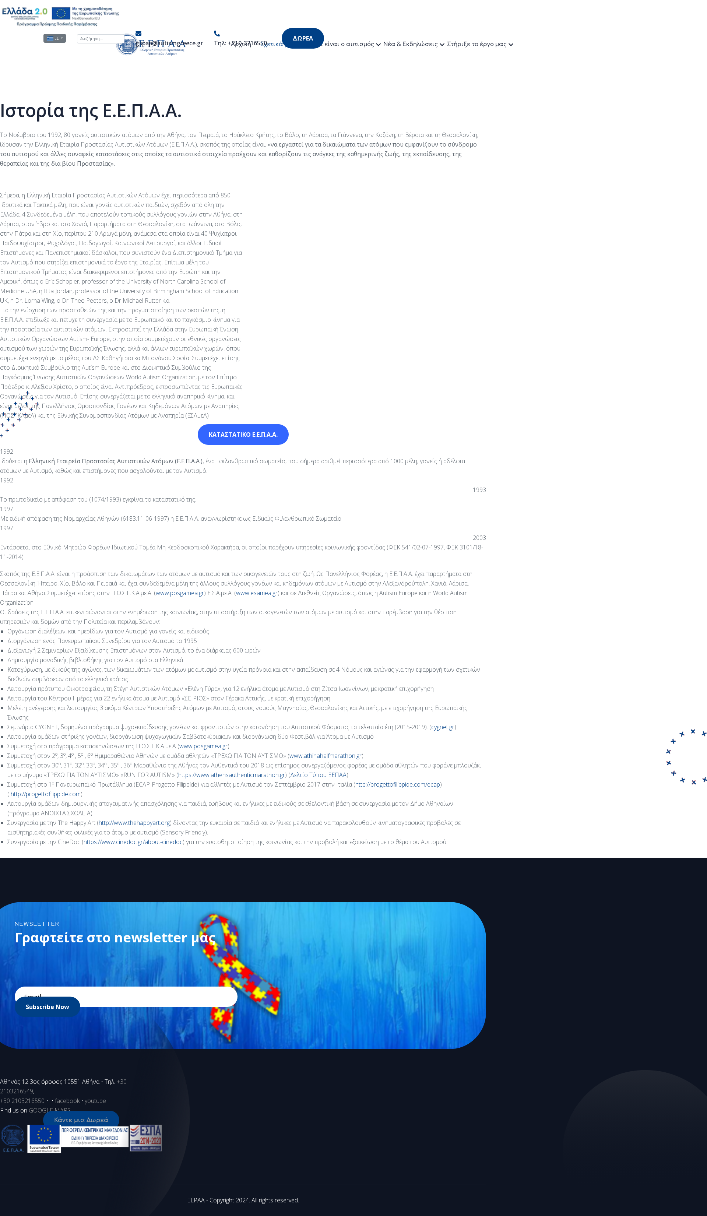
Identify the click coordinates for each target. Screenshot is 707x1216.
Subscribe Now (47, 1007)
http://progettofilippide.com (46, 794)
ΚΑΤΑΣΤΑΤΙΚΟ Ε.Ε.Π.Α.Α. (243, 434)
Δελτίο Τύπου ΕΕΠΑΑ (318, 775)
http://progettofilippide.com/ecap (397, 784)
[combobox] (100, 38)
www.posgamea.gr (180, 593)
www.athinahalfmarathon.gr (325, 756)
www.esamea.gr (257, 593)
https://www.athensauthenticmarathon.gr (231, 775)
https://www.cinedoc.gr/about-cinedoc (133, 842)
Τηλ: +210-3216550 (240, 43)
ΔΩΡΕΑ (303, 38)
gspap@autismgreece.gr (169, 43)
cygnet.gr (442, 727)
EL (56, 38)
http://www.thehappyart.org (134, 823)
